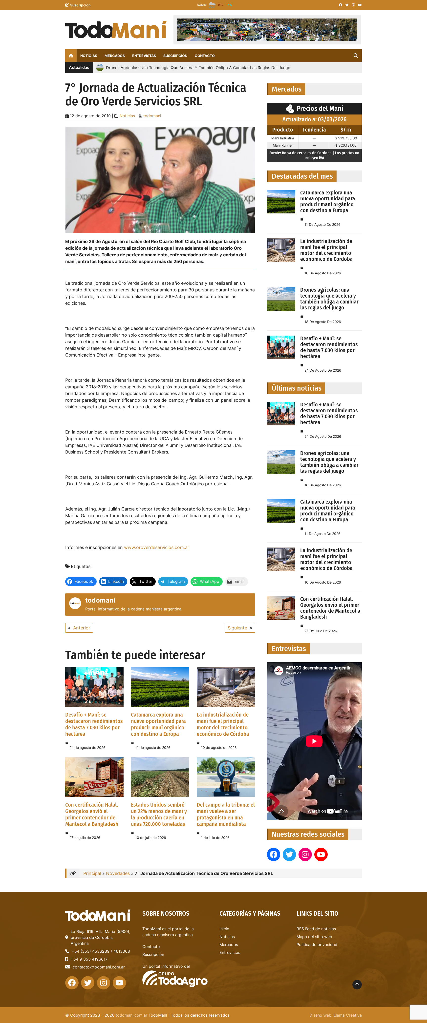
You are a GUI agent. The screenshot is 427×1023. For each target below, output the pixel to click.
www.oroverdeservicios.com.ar (156, 547)
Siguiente (237, 627)
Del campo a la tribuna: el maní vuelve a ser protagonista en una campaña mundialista (226, 814)
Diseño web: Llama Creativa (335, 1015)
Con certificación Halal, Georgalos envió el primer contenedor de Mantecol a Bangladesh (91, 814)
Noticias (127, 115)
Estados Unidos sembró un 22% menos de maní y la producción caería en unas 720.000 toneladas (159, 814)
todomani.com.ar (131, 1015)
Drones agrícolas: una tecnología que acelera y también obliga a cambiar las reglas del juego (329, 298)
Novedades (118, 873)
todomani (152, 115)
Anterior (81, 627)
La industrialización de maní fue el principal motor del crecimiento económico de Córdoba (223, 724)
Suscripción (80, 5)
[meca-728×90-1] (267, 29)
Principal (92, 873)
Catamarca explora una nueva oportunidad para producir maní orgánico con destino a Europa (158, 724)
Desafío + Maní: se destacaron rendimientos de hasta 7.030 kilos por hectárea (94, 724)
